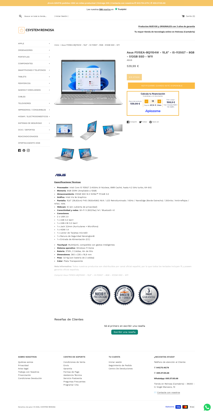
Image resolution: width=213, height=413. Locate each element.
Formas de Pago (71, 372)
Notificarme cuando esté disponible (162, 86)
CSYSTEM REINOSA (47, 407)
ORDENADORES (34, 50)
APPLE (34, 43)
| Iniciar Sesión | (61, 16)
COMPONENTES (34, 63)
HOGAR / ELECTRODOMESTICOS (34, 116)
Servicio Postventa (72, 378)
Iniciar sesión (115, 362)
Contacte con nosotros (168, 392)
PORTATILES (34, 57)
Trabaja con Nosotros (28, 372)
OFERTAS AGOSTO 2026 (29, 143)
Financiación (24, 375)
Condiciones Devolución (30, 378)
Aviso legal (23, 368)
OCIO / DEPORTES (34, 130)
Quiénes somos (25, 362)
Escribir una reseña (124, 332)
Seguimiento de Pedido (120, 365)
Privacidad (23, 365)
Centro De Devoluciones (121, 368)
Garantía (67, 368)
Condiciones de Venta (74, 362)
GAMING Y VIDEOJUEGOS (34, 90)
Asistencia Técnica (72, 375)
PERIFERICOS (34, 83)
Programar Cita (71, 385)
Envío (66, 365)
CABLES (21, 97)
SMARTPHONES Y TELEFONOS (34, 70)
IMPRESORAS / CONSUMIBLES (34, 110)
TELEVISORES (34, 103)
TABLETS (34, 77)
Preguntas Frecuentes (74, 381)
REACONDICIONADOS (28, 136)
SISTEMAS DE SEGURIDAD (34, 123)
